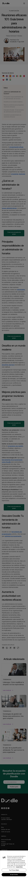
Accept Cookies (14, 874)
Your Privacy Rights (14, 870)
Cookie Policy (19, 867)
